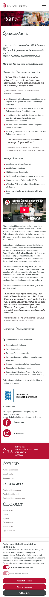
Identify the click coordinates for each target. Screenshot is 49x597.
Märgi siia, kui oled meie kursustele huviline (23, 63)
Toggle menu (43, 5)
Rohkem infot (24, 593)
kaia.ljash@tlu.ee (16, 417)
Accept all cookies (24, 581)
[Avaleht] (19, 5)
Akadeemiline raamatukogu (14, 498)
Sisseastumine (8, 478)
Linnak (5, 514)
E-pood (6, 518)
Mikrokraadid (8, 474)
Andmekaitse (8, 526)
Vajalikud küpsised (19, 573)
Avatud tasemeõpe (10, 470)
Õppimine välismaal (10, 494)
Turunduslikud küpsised (21, 567)
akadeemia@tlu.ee (33, 417)
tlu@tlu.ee (19, 455)
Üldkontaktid (8, 522)
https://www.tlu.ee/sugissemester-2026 (21, 55)
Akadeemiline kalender (12, 490)
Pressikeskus (8, 510)
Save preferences (24, 587)
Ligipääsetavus (9, 531)
